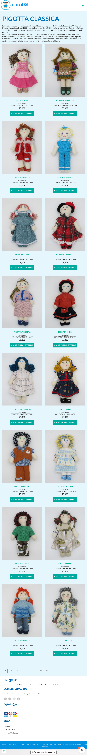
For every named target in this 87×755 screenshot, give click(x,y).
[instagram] (14, 699)
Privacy (8, 726)
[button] (22, 113)
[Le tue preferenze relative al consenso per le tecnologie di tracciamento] (4, 751)
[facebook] (5, 699)
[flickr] (9, 699)
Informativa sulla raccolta (43, 752)
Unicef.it (56, 685)
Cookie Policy (11, 730)
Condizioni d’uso (12, 733)
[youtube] (18, 699)
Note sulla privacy (69, 744)
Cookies (45, 746)
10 (41, 671)
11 (47, 671)
